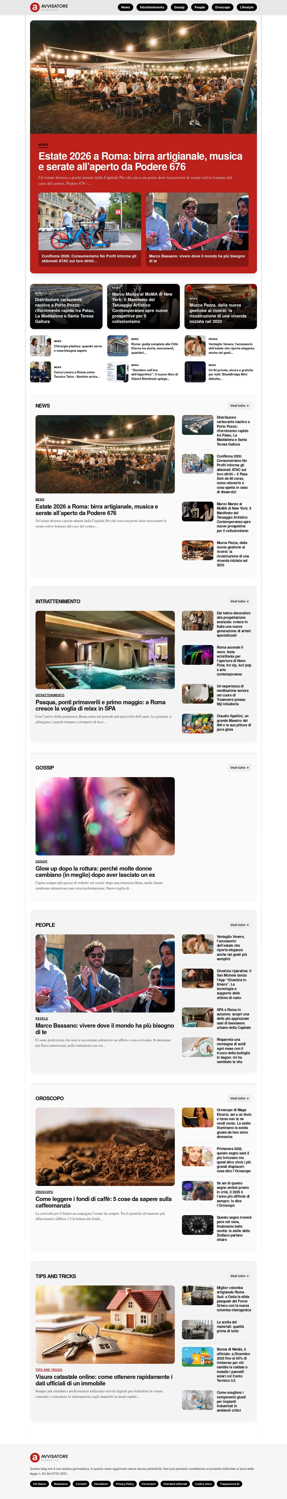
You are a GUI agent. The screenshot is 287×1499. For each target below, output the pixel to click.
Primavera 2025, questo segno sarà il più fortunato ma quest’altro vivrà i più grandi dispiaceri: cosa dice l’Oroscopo (234, 1159)
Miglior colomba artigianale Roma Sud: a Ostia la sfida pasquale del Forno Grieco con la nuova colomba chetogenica (234, 1298)
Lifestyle (247, 7)
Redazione (61, 1484)
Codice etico (203, 1484)
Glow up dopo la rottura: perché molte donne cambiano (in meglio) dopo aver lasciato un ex (95, 871)
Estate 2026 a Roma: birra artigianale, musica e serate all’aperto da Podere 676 (140, 160)
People (200, 7)
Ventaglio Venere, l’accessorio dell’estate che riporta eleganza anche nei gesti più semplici (232, 947)
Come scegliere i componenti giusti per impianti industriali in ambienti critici (231, 1401)
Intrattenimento (152, 7)
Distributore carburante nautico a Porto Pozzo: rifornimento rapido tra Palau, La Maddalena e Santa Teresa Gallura (233, 430)
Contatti (81, 1484)
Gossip (179, 7)
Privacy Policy (125, 1484)
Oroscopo (222, 7)
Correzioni (148, 1484)
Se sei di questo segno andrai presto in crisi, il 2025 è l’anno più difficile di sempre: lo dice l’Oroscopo (233, 1194)
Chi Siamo (39, 1484)
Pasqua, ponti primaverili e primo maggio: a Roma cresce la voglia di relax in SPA (101, 705)
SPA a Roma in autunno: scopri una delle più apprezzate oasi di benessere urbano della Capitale (234, 1018)
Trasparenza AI (229, 1484)
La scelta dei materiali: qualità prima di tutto (230, 1326)
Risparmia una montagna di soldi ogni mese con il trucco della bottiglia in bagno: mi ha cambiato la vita (233, 1050)
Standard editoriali (175, 1484)
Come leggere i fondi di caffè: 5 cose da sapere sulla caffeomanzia (104, 1202)
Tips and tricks (56, 1275)
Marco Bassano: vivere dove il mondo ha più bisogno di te (105, 1028)
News (125, 7)
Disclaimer (101, 1484)
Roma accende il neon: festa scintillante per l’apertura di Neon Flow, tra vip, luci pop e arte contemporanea (234, 660)
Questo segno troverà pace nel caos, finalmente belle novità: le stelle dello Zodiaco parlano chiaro (234, 1228)
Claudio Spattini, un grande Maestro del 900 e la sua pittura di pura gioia (234, 723)
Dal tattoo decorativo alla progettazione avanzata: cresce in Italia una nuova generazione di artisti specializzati (234, 624)
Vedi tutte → (239, 406)
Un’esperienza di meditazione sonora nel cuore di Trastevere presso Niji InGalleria (233, 695)
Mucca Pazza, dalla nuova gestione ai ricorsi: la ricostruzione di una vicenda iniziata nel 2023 (233, 553)
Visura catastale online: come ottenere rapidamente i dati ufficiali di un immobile (104, 1379)
